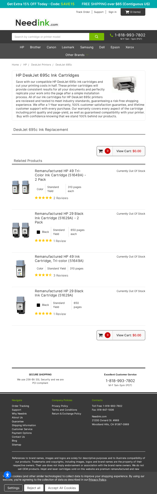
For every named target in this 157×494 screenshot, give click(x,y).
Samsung (86, 47)
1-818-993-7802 (120, 380)
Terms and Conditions (64, 409)
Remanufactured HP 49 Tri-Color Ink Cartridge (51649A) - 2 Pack (60, 175)
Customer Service (22, 429)
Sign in (113, 12)
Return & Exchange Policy (66, 413)
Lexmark (68, 47)
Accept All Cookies (62, 488)
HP (22, 47)
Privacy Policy (60, 406)
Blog (14, 440)
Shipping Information (24, 425)
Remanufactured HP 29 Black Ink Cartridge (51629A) (59, 293)
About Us (17, 417)
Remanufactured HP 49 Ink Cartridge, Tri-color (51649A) (59, 258)
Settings (13, 488)
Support (99, 12)
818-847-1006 (105, 409)
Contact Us (18, 436)
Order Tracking (20, 406)
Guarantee (18, 421)
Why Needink (19, 413)
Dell (102, 47)
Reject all (33, 488)
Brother (35, 47)
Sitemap (16, 444)
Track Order (83, 12)
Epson (115, 47)
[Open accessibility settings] (7, 475)
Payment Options (22, 433)
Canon (51, 47)
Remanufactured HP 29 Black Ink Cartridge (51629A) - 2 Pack (59, 218)
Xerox (130, 47)
